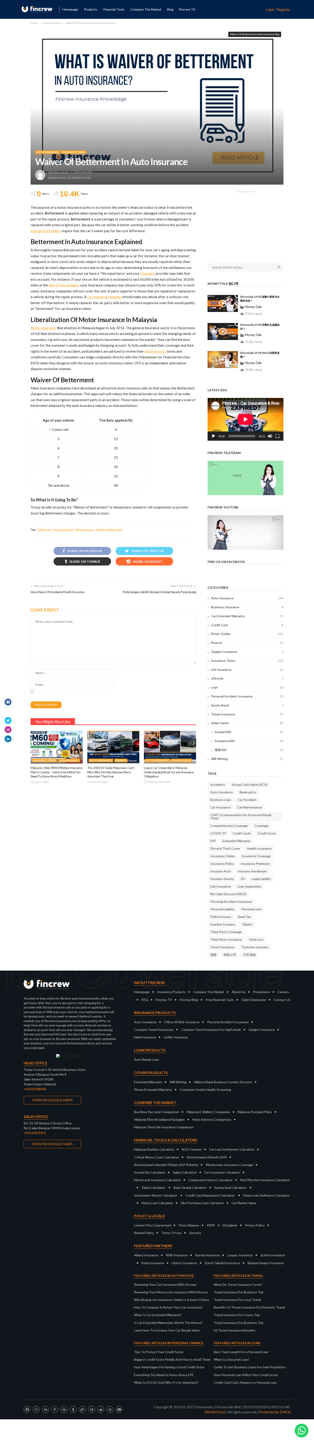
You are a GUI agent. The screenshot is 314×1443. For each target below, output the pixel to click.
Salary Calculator (185, 1172)
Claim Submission (253, 1000)
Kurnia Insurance (207, 1255)
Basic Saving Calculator (190, 1187)
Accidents (217, 784)
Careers (283, 992)
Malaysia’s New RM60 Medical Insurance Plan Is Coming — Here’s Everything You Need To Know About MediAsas (56, 772)
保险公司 (229, 955)
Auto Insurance (47, 152)
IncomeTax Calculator (149, 1172)
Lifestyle (247, 678)
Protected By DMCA (274, 1412)
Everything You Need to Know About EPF (164, 1375)
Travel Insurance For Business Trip (238, 1292)
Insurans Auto (220, 871)
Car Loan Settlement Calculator (231, 1149)
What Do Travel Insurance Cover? (238, 1284)
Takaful (247, 924)
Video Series (247, 723)
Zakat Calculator (153, 1187)
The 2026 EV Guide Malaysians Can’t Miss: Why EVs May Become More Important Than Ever (110, 772)
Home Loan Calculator (157, 1203)
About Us (238, 992)
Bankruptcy (248, 792)
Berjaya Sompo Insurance (266, 1263)
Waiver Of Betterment (109, 529)
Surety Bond (247, 705)
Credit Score (267, 833)
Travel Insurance (247, 714)
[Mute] (270, 436)
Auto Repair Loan (146, 1059)
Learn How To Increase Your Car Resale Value (167, 1330)
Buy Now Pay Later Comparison (156, 1112)
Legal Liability (261, 879)
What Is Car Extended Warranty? (157, 1315)
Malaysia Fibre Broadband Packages (159, 1119)
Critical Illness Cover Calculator (156, 1157)
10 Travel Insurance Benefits (234, 1330)
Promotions (261, 992)
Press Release (189, 1225)
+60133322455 (35, 1133)
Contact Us (282, 1000)
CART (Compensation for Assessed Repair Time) (241, 816)
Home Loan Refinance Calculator (266, 1195)
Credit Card (247, 625)
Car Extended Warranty (247, 616)
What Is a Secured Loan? (231, 1359)
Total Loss (255, 939)
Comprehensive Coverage (229, 826)
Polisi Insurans (220, 917)
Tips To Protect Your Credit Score (158, 1352)
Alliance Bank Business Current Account (223, 1082)
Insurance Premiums (255, 864)
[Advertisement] (245, 223)
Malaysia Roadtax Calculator (154, 1149)
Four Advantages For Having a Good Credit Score (169, 1367)
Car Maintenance (249, 807)
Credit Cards (242, 833)
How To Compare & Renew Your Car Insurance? (168, 1307)
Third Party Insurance (226, 939)
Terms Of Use (171, 1233)
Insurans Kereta (222, 879)
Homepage (70, 9)
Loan (247, 687)
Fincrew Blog (189, 1000)
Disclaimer (230, 1225)
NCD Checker (192, 1149)
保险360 (248, 750)
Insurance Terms (73, 152)
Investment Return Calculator (155, 1195)
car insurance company (104, 297)
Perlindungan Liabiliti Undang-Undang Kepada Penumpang (159, 592)
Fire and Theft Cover (225, 848)
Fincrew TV (187, 9)
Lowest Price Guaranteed (152, 1225)
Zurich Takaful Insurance (222, 1263)
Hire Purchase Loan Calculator (202, 1203)
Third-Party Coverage (226, 932)
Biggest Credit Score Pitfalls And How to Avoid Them (172, 1359)
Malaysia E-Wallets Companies (208, 1112)
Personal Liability (222, 909)
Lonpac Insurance (240, 1255)
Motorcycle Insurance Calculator (157, 1180)
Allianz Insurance (146, 1255)
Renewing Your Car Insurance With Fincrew (165, 1284)
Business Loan (220, 800)
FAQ (145, 1000)
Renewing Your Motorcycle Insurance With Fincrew (171, 1292)
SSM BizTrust (215, 1412)
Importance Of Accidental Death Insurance (57, 592)
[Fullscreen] (277, 436)
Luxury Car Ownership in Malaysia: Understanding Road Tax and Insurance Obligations (168, 772)
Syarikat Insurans (222, 924)
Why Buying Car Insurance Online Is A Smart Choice (171, 1300)
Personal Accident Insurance (247, 696)
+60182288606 (35, 1089)
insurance (147, 273)
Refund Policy (144, 1233)
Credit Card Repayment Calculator (210, 1195)
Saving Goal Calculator (230, 1187)
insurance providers (46, 231)
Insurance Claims (64, 529)
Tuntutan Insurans (254, 947)
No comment (83, 172)
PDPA (211, 1225)
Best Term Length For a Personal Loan (241, 1352)
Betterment (45, 529)
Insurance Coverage (256, 856)
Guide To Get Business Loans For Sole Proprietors (250, 1367)
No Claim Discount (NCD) (228, 894)
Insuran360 (248, 732)
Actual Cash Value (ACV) (249, 784)
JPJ (242, 879)
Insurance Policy (222, 864)
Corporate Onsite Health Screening (205, 1090)
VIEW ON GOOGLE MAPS (52, 1100)
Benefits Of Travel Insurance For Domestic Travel (249, 1307)
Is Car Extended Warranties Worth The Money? (168, 1323)
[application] (245, 419)
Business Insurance (247, 607)
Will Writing (247, 759)
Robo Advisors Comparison (211, 1119)
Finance (120, 760)
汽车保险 (249, 955)
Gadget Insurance (247, 652)
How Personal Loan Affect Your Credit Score (246, 1375)
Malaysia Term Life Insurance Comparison (164, 1127)
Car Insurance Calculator (222, 1172)
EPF (213, 841)
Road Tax (244, 917)
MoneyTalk (253, 307)
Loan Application (249, 886)
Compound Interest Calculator (210, 1180)
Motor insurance (43, 328)
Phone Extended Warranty (153, 1090)
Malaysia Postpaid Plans (255, 1112)
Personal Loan (251, 909)
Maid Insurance (145, 1037)
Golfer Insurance (176, 1037)
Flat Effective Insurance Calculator (265, 1180)
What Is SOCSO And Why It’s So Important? (166, 1382)
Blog (170, 9)
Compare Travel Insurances (154, 1030)
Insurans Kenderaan (252, 871)
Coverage (261, 826)
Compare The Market (208, 992)
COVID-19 (218, 833)
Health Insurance (259, 848)
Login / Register (277, 9)
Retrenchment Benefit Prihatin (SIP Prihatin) (166, 1165)
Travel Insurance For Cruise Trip (237, 1315)
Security (195, 1233)
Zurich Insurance (272, 1255)
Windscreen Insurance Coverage (229, 1165)
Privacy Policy (255, 1225)
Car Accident (247, 800)
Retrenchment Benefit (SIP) (207, 1157)
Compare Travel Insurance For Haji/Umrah (211, 1030)
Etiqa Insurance (153, 1263)
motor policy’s (155, 351)
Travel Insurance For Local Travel (237, 1300)
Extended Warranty (237, 841)
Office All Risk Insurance (182, 1022)
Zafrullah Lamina (58, 172)
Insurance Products (171, 992)
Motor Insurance (85, 529)
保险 (213, 955)
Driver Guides (181, 760)
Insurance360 (248, 741)
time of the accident (64, 285)
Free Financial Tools (220, 1000)
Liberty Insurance (184, 1263)
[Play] (213, 436)
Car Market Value (243, 1203)
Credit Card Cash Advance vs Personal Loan (245, 1382)
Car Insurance (220, 807)
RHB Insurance (177, 1255)
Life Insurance (69, 760)
